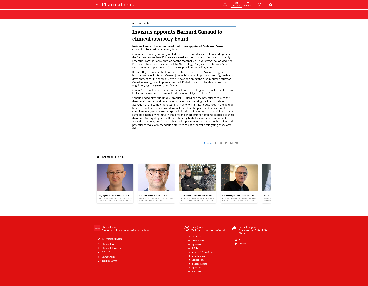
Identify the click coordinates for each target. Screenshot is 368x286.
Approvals (196, 244)
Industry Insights (199, 264)
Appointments (198, 267)
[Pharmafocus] (159, 4)
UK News (196, 236)
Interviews (196, 271)
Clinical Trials (198, 260)
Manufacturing (198, 256)
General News (198, 240)
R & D (195, 248)
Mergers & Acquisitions (202, 252)
